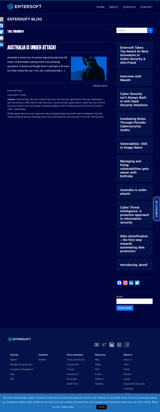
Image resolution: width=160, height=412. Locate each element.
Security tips (73, 116)
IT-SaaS (70, 369)
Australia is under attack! (31, 47)
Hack (79, 113)
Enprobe (42, 359)
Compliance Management (21, 369)
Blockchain (72, 379)
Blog (97, 359)
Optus (10, 116)
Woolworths (97, 116)
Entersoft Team (15, 90)
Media (98, 364)
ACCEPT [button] (101, 407)
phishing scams (39, 116)
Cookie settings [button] (85, 407)
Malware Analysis (50, 106)
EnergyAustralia (58, 113)
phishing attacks (23, 116)
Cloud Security (60, 102)
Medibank (88, 113)
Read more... (100, 85)
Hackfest (99, 384)
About (114, 7)
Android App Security (27, 99)
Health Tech (72, 384)
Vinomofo (85, 116)
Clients (127, 369)
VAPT (10, 109)
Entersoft (71, 113)
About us (128, 359)
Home (101, 7)
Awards (127, 379)
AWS (27, 102)
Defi (12, 379)
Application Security (80, 99)
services (129, 7)
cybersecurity (42, 113)
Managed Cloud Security (21, 364)
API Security (63, 99)
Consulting (128, 388)
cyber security (89, 102)
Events (98, 374)
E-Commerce (73, 364)
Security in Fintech (93, 106)
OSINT (63, 106)
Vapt (12, 374)
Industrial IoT (73, 374)
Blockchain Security (41, 102)
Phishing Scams (75, 106)
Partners (127, 374)
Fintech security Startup (29, 106)
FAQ (97, 369)
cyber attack (74, 102)
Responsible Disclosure (134, 384)
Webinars (99, 379)
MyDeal (98, 113)
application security (24, 113)
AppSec (13, 359)
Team (126, 364)
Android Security (47, 99)
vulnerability (20, 109)
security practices (57, 116)
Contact (146, 7)
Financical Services (76, 359)
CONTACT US (156, 209)
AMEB (10, 113)
